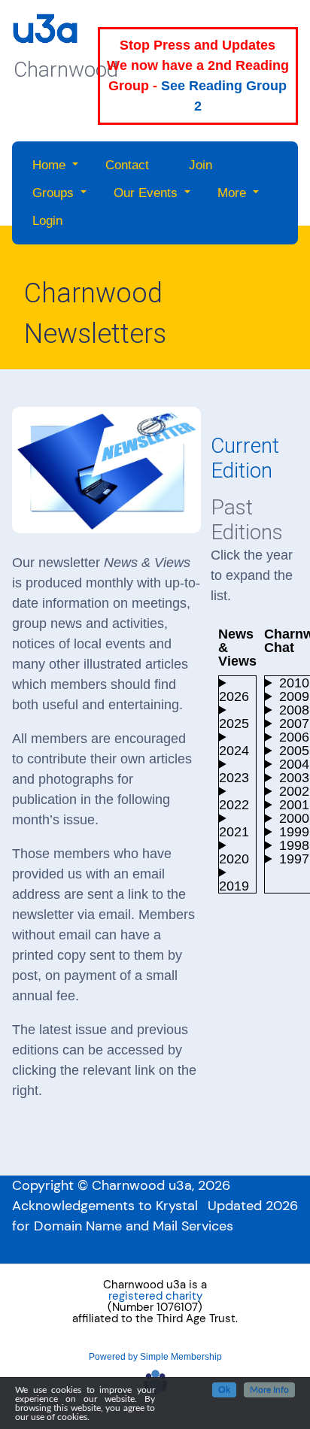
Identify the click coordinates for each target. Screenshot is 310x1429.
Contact (127, 165)
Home (48, 165)
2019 (234, 885)
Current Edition (245, 458)
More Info (269, 1389)
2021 (234, 831)
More (231, 193)
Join (200, 165)
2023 (234, 777)
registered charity (155, 1296)
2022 (234, 804)
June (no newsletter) (237, 885)
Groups (53, 193)
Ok (224, 1389)
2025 (234, 723)
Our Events (146, 193)
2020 (234, 858)
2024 (234, 750)
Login (47, 221)
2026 (234, 696)
